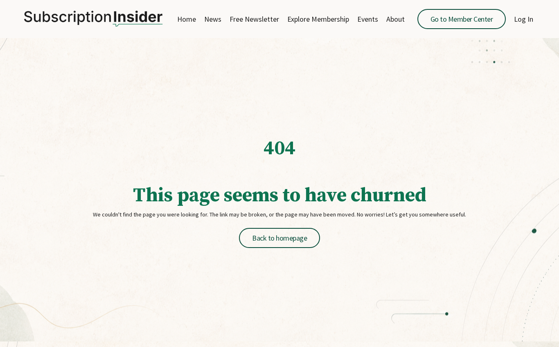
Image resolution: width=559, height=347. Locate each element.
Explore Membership (318, 19)
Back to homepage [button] (279, 238)
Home (186, 19)
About (395, 19)
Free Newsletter (254, 19)
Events (367, 19)
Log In (523, 19)
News (212, 19)
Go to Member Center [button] (462, 19)
